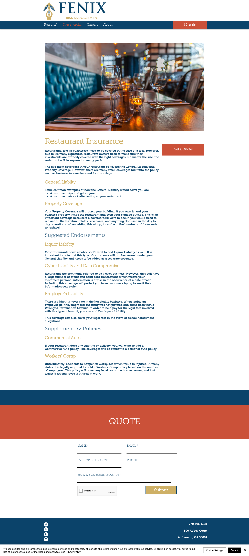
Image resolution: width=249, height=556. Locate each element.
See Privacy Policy (71, 551)
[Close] (245, 550)
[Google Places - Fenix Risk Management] (46, 539)
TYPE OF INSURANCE (93, 460)
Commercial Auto (62, 338)
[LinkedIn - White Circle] (46, 529)
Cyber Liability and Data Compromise (82, 266)
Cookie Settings (214, 550)
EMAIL (131, 445)
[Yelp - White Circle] (46, 534)
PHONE (132, 460)
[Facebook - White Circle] (46, 524)
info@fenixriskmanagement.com (185, 511)
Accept (234, 550)
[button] (190, 25)
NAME (82, 445)
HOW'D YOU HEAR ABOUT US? (99, 474)
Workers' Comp (60, 356)
